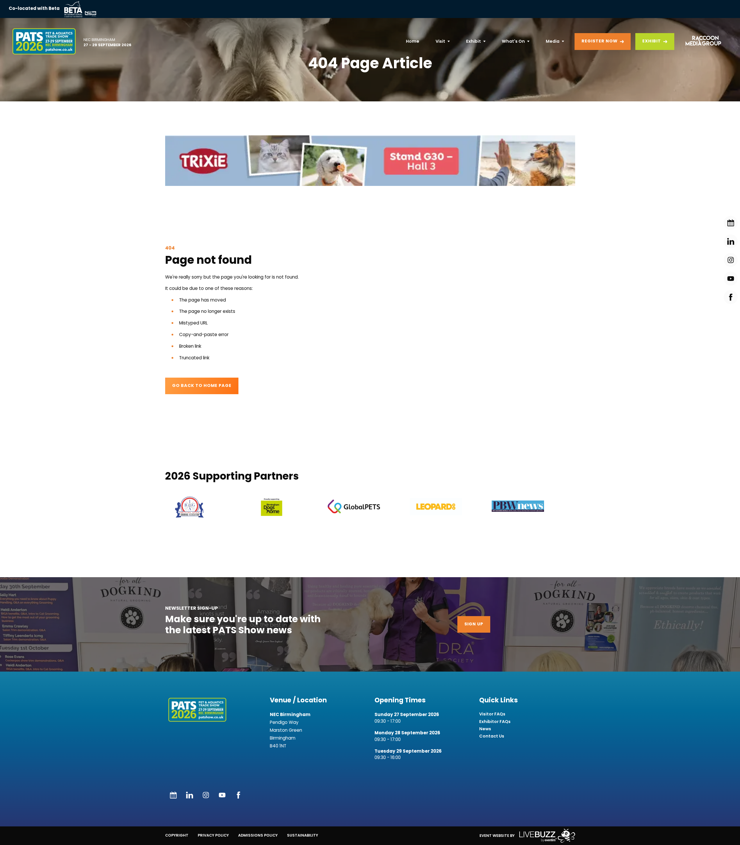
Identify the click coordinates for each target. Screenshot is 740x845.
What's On (513, 41)
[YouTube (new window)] (222, 795)
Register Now (600, 41)
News (485, 728)
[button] (370, 160)
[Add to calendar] (173, 795)
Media (552, 41)
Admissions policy (258, 835)
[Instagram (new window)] (206, 795)
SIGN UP (473, 624)
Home (412, 41)
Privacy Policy (213, 835)
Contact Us (491, 736)
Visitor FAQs (492, 714)
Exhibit (473, 41)
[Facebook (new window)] (238, 795)
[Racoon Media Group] (701, 41)
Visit (440, 41)
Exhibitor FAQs (495, 721)
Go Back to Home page (201, 386)
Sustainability (302, 835)
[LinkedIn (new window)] (189, 795)
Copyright (176, 835)
